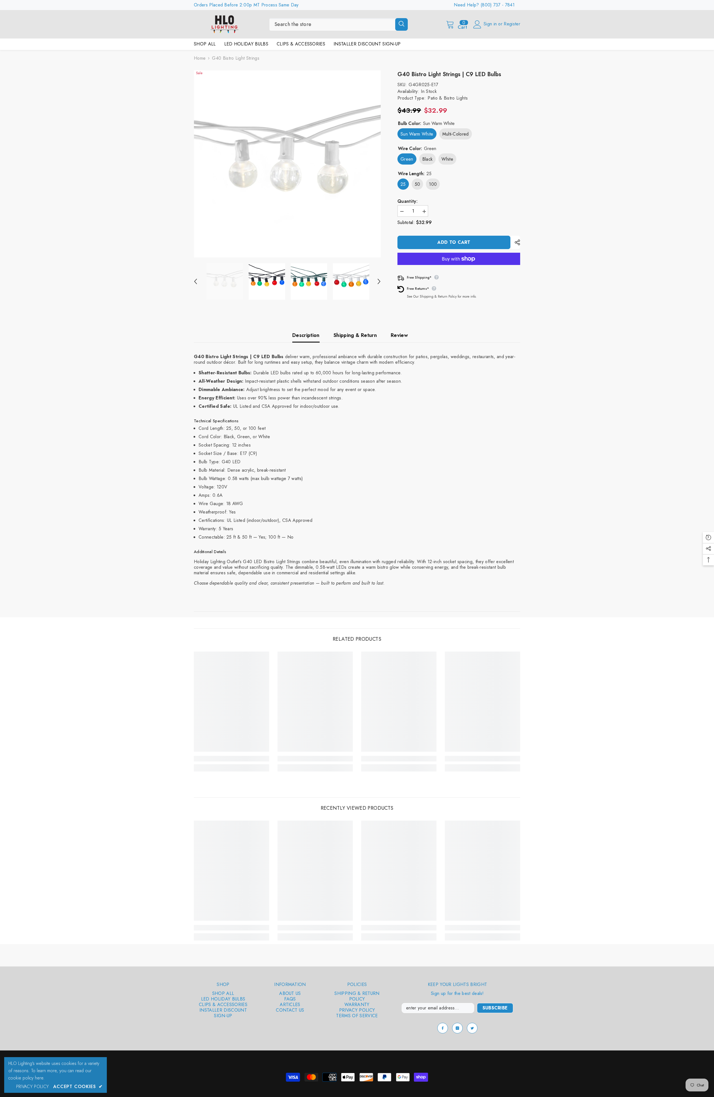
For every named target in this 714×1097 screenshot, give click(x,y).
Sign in (491, 24)
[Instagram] (457, 1028)
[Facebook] (442, 1028)
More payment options (458, 268)
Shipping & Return (355, 335)
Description (306, 335)
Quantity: (407, 201)
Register (512, 24)
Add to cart (454, 242)
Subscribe (495, 1008)
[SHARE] (515, 242)
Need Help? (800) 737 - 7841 (484, 5)
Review (399, 335)
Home (200, 58)
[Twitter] (472, 1028)
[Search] (338, 24)
